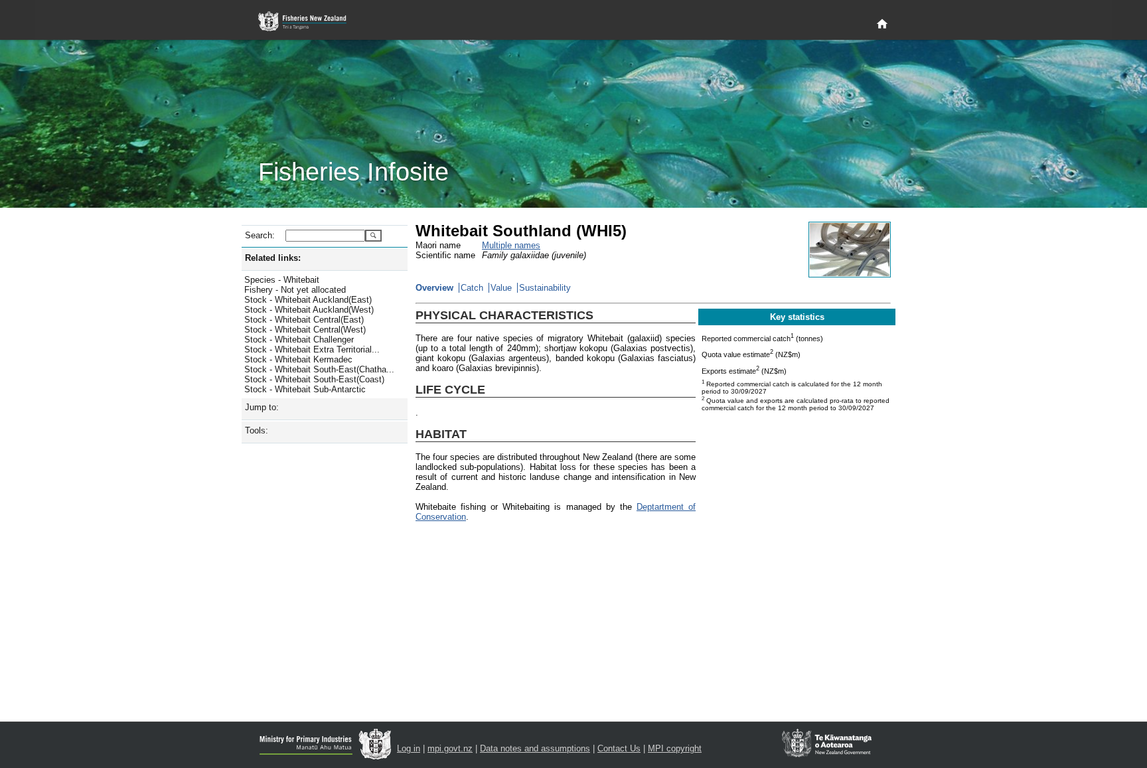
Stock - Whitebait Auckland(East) (308, 300)
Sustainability (545, 288)
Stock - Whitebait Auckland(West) (309, 310)
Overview (434, 288)
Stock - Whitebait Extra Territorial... (312, 349)
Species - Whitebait (281, 280)
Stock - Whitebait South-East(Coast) (314, 379)
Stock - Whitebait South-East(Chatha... (319, 369)
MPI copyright (675, 748)
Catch (472, 288)
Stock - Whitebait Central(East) (304, 320)
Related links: (273, 258)
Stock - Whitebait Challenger (299, 340)
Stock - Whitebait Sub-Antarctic (305, 389)
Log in (408, 748)
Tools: (256, 430)
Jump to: (262, 407)
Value (501, 288)
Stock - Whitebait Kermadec (298, 359)
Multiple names (511, 245)
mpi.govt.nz (450, 748)
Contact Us (619, 748)
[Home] (882, 24)
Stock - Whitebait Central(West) (305, 330)
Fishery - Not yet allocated (295, 290)
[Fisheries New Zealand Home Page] (309, 21)
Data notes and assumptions (535, 748)
